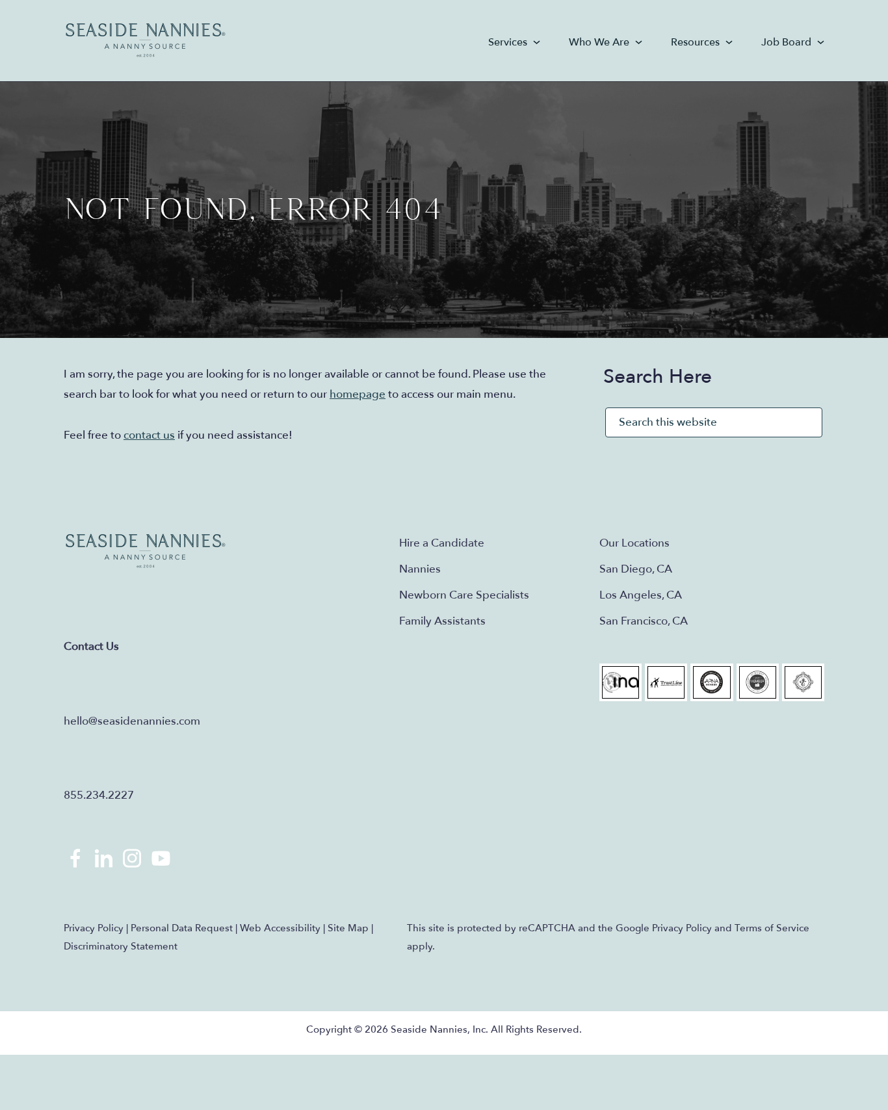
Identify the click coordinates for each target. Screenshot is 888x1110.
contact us (149, 435)
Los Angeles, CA (640, 594)
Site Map (348, 928)
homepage (357, 394)
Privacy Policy (94, 928)
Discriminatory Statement (120, 946)
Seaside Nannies (146, 40)
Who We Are (599, 42)
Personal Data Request (182, 928)
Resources (695, 42)
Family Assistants (442, 620)
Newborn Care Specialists (464, 594)
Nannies (420, 568)
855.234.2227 (99, 795)
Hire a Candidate (441, 543)
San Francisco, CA (643, 620)
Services (507, 42)
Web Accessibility (280, 928)
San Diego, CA (635, 568)
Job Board (786, 42)
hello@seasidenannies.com (132, 721)
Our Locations (634, 543)
